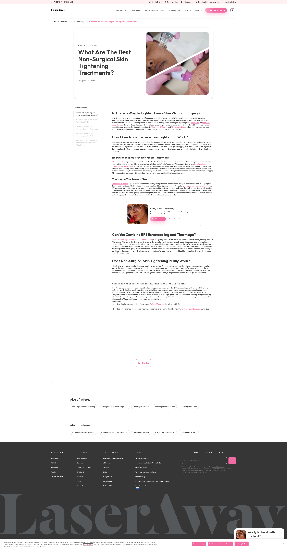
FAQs (105, 472)
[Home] (58, 10)
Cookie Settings (199, 544)
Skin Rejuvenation (151, 10)
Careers (80, 463)
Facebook (55, 467)
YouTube (54, 472)
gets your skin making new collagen (197, 186)
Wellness (174, 10)
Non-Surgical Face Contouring (83, 406)
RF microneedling (177, 127)
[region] (143, 544)
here (161, 299)
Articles (64, 21)
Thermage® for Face (141, 406)
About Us (198, 10)
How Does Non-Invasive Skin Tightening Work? (86, 121)
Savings (188, 10)
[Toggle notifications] (232, 10)
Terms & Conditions (142, 458)
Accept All (241, 544)
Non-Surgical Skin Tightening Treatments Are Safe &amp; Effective (86, 142)
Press (79, 481)
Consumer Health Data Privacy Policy (148, 463)
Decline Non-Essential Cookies (220, 544)
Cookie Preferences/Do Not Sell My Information (152, 481)
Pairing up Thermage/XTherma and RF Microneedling (132, 240)
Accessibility (107, 481)
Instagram (55, 458)
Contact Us (81, 486)
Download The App (84, 467)
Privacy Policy (140, 477)
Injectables (136, 10)
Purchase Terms (141, 467)
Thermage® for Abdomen (165, 406)
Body (163, 10)
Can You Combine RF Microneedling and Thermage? (87, 127)
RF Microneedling (118, 162)
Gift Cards (80, 472)
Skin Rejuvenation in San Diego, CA (114, 406)
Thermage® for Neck (188, 406)
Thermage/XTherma (159, 127)
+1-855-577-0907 (57, 477)
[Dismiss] (281, 531)
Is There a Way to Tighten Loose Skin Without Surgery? (86, 114)
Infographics (107, 477)
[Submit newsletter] (232, 460)
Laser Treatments (121, 10)
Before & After (108, 486)
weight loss (195, 122)
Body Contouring (77, 21)
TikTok (53, 463)
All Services (107, 463)
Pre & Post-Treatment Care (113, 458)
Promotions (81, 477)
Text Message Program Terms (146, 472)
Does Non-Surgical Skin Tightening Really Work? (84, 134)
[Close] (283, 543)
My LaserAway (82, 458)
